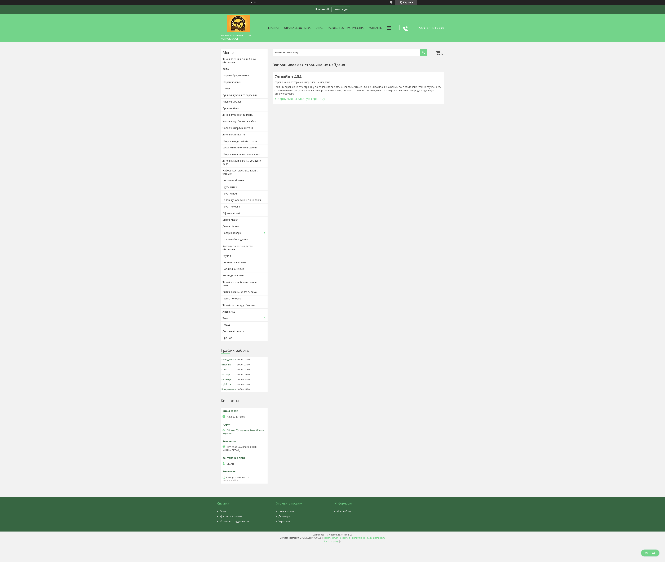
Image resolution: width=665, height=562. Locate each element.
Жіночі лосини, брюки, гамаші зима (240, 283)
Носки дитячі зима (233, 275)
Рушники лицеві (232, 101)
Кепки (226, 68)
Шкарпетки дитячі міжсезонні (240, 141)
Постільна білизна (233, 180)
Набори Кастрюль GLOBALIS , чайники (240, 172)
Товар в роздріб (232, 232)
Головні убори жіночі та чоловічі (242, 200)
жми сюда (341, 9)
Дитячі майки (230, 219)
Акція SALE (229, 311)
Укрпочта (284, 521)
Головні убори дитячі (235, 239)
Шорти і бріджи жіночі (236, 75)
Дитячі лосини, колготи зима (240, 292)
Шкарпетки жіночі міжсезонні (240, 147)
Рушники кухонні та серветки (240, 95)
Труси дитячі (230, 187)
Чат (652, 553)
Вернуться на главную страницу (301, 99)
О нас (319, 27)
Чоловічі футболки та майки (239, 121)
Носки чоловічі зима (234, 262)
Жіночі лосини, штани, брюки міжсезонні (239, 60)
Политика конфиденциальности (368, 537)
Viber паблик (344, 511)
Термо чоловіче (232, 298)
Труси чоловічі (231, 206)
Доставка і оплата (233, 331)
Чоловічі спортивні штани (238, 128)
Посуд (226, 324)
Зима (225, 318)
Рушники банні (231, 108)
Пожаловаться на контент (336, 537)
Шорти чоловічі (232, 82)
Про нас (227, 337)
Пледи (226, 88)
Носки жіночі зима (233, 269)
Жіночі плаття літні (234, 134)
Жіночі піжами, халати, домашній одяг (242, 162)
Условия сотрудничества (345, 27)
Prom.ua (348, 534)
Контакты (375, 27)
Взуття (227, 256)
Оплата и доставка (297, 27)
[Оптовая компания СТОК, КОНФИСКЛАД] (238, 23)
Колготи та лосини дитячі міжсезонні (238, 247)
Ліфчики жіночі (231, 213)
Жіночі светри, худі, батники (239, 305)
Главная (273, 27)
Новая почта (286, 511)
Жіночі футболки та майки (238, 114)
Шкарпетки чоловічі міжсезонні (241, 154)
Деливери (284, 516)
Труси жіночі (230, 193)
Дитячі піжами (231, 226)
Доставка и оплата (231, 516)
